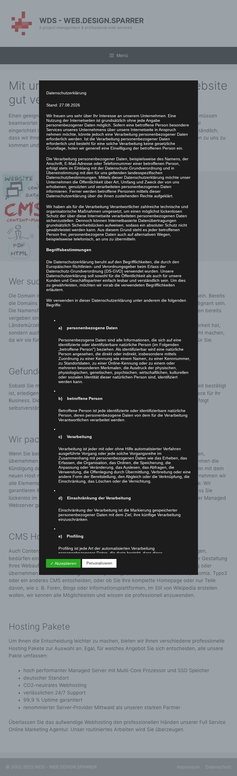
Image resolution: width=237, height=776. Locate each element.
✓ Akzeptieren (63, 563)
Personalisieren (99, 563)
